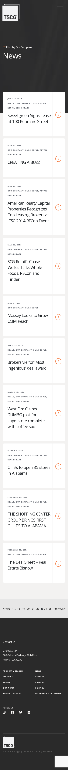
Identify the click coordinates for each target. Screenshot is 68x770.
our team (8, 688)
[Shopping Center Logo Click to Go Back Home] (10, 12)
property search (13, 671)
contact (40, 676)
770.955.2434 (10, 650)
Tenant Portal (12, 693)
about (6, 682)
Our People (39, 103)
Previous (59, 608)
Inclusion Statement (48, 693)
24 (45, 608)
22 (37, 608)
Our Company (24, 103)
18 (18, 608)
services (8, 676)
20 (28, 608)
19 (23, 608)
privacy (39, 688)
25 (50, 608)
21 (33, 608)
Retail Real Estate (18, 108)
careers (40, 682)
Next (7, 608)
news (38, 671)
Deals (11, 103)
